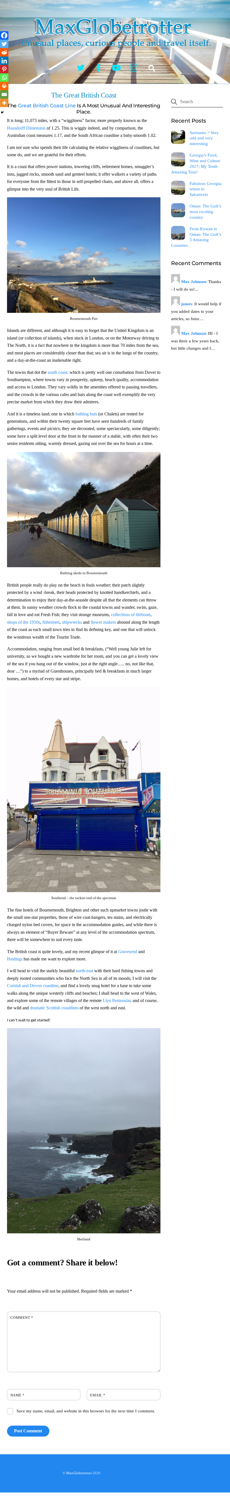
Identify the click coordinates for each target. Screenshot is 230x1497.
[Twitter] (4, 44)
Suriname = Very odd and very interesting (204, 138)
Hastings (14, 958)
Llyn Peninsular (116, 1000)
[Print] (4, 86)
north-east (85, 970)
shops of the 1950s (23, 622)
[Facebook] (4, 35)
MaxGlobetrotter (79, 1473)
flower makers (104, 622)
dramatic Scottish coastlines (55, 1007)
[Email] (4, 94)
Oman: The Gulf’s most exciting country (205, 211)
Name (17, 1395)
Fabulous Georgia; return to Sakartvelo (206, 189)
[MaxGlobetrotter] (115, 53)
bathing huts (86, 413)
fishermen (51, 622)
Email (97, 1395)
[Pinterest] (4, 69)
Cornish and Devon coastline (32, 985)
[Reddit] (4, 52)
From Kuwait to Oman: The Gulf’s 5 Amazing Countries (196, 237)
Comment (21, 1318)
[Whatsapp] (4, 77)
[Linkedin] (4, 60)
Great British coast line (47, 105)
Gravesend (127, 951)
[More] (4, 103)
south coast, (57, 372)
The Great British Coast (83, 95)
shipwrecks (72, 622)
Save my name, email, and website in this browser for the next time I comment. (86, 1410)
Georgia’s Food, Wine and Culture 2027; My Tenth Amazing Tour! (195, 163)
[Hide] (2, 112)
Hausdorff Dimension (26, 128)
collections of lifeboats (131, 614)
